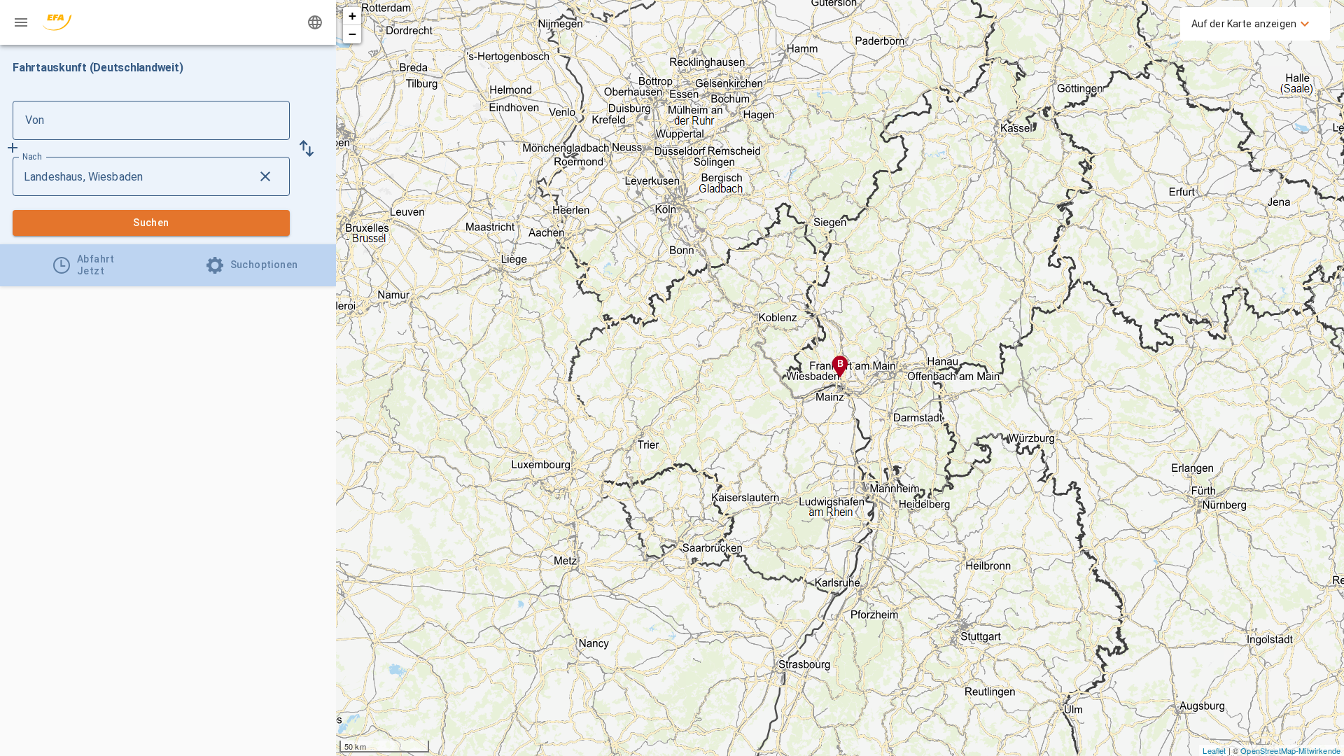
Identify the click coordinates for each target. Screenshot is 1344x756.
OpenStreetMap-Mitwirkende (1290, 750)
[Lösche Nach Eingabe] (265, 176)
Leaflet (1214, 750)
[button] (306, 148)
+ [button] (352, 15)
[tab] (84, 265)
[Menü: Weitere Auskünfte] (21, 22)
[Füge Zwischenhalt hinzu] (13, 148)
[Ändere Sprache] (315, 22)
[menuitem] (1252, 24)
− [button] (352, 34)
